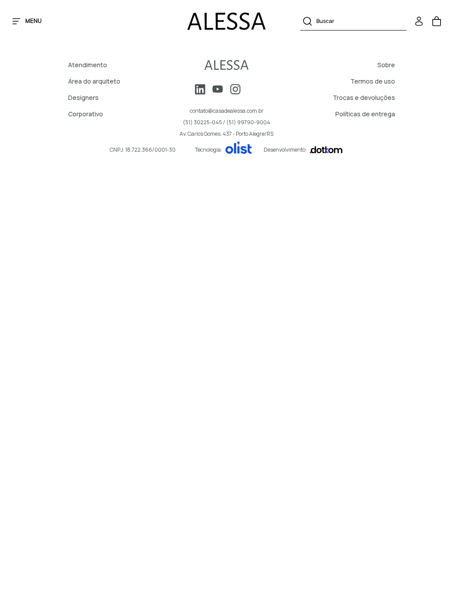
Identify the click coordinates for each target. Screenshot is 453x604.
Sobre (386, 65)
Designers (83, 97)
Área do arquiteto (94, 81)
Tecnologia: (208, 149)
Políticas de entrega (365, 114)
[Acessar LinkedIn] (200, 89)
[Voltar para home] (226, 65)
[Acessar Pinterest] (253, 89)
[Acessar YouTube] (217, 89)
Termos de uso (372, 81)
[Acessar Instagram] (235, 89)
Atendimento (87, 65)
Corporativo (85, 114)
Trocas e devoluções (364, 97)
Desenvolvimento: (285, 149)
